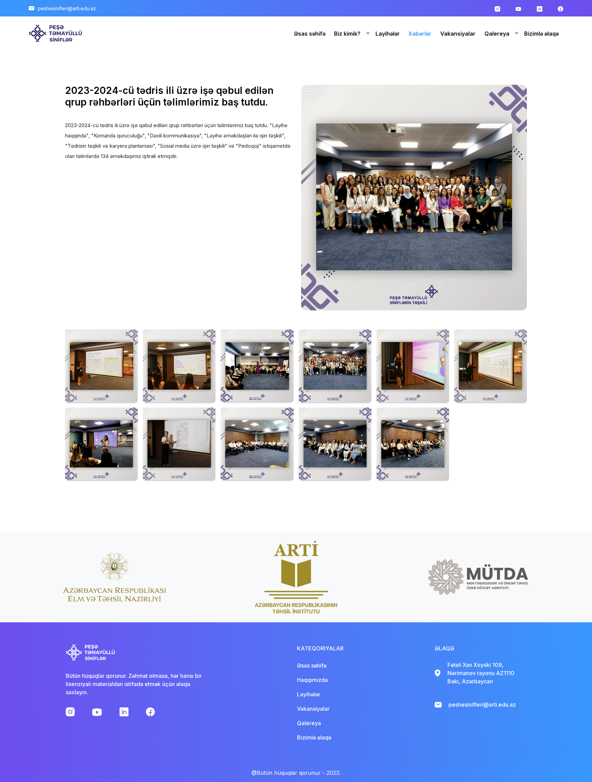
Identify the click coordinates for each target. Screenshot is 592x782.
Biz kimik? (347, 33)
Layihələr (387, 33)
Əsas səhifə (309, 33)
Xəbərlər (419, 33)
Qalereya (496, 33)
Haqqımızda (312, 679)
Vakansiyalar (458, 33)
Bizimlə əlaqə (541, 33)
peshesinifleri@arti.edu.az (67, 8)
